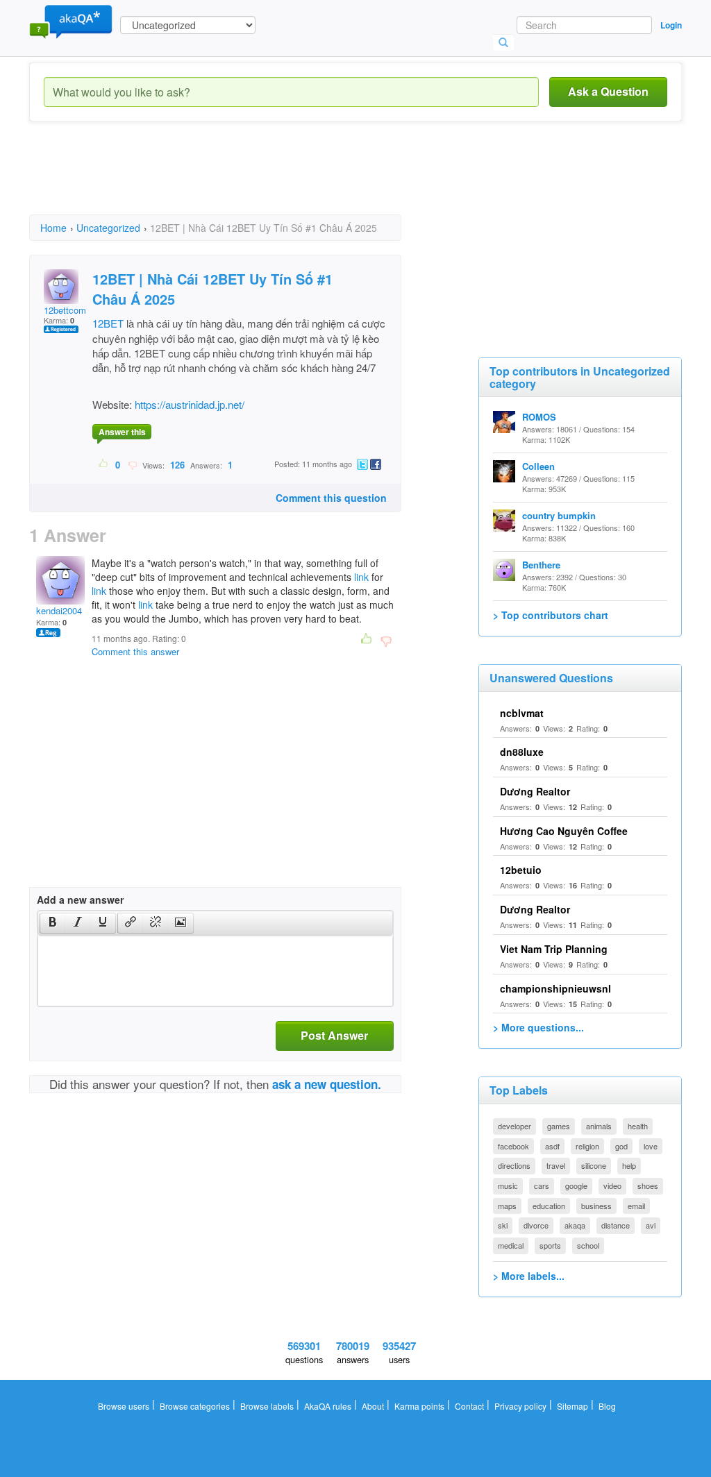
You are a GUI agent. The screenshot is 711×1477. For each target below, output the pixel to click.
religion (587, 1145)
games (558, 1125)
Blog (607, 1406)
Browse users (123, 1406)
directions (514, 1165)
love (651, 1145)
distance (615, 1225)
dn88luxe (522, 752)
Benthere (541, 564)
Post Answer (334, 1035)
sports (550, 1245)
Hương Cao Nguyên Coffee (564, 831)
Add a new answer (80, 899)
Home (53, 228)
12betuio (521, 870)
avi (650, 1225)
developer (514, 1125)
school (588, 1245)
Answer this (122, 431)
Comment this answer (135, 651)
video (612, 1185)
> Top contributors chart (550, 615)
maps (507, 1205)
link (361, 577)
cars (541, 1185)
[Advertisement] (282, 180)
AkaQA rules (327, 1406)
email (636, 1205)
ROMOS (539, 416)
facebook (513, 1145)
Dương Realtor (535, 791)
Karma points (419, 1406)
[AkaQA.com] (71, 20)
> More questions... (538, 1027)
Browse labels (267, 1406)
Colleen (538, 466)
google (576, 1185)
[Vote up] (104, 464)
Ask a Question (608, 91)
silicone (593, 1165)
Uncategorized (108, 228)
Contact (469, 1406)
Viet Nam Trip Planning (554, 949)
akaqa (574, 1225)
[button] (52, 923)
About (373, 1406)
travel (555, 1165)
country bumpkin (559, 515)
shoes (647, 1185)
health (638, 1125)
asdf (552, 1145)
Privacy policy (520, 1406)
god (621, 1145)
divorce (536, 1225)
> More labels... (528, 1276)
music (508, 1185)
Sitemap (572, 1406)
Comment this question (331, 498)
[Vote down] (132, 464)
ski (503, 1225)
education (549, 1205)
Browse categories (195, 1406)
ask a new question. (326, 1084)
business (596, 1205)
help (629, 1165)
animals (599, 1125)
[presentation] (52, 923)
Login (671, 25)
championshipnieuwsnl (555, 988)
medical (511, 1245)
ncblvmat (522, 713)
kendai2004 (59, 610)
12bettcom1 (67, 309)
